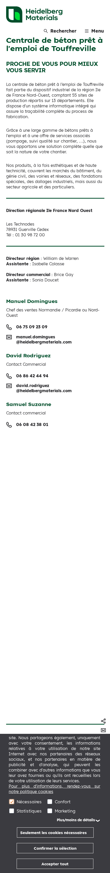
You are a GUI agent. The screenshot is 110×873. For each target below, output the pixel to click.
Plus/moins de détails (76, 820)
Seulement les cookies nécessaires (53, 832)
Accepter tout (55, 863)
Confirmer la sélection (55, 848)
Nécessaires (29, 801)
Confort (63, 801)
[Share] (103, 721)
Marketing (65, 811)
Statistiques (29, 811)
